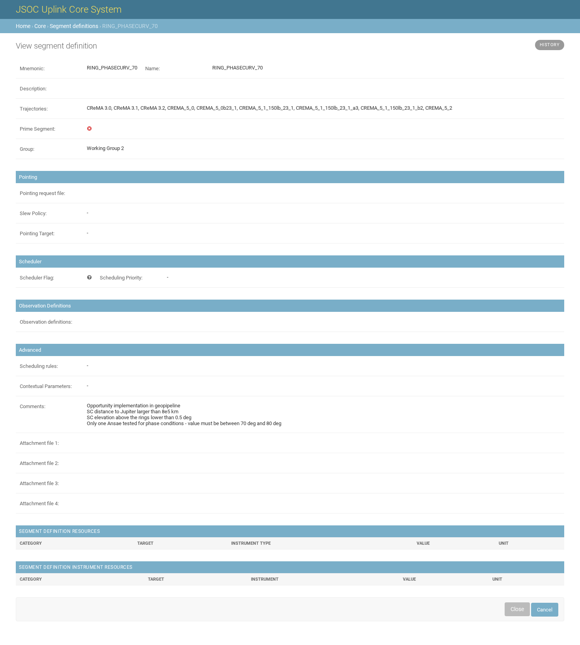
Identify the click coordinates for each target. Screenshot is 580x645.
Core (40, 26)
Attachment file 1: (39, 443)
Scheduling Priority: (121, 278)
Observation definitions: (46, 322)
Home (23, 26)
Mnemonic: (32, 68)
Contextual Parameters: (46, 386)
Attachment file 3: (39, 483)
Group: (27, 149)
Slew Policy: (33, 213)
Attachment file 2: (39, 463)
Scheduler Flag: (37, 278)
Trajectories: (34, 109)
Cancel (544, 610)
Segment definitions (74, 26)
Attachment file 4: (39, 503)
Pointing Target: (37, 233)
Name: (152, 68)
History (550, 44)
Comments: (32, 406)
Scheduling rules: (39, 366)
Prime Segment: (37, 129)
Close (517, 609)
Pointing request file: (42, 193)
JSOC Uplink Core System (69, 9)
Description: (33, 89)
